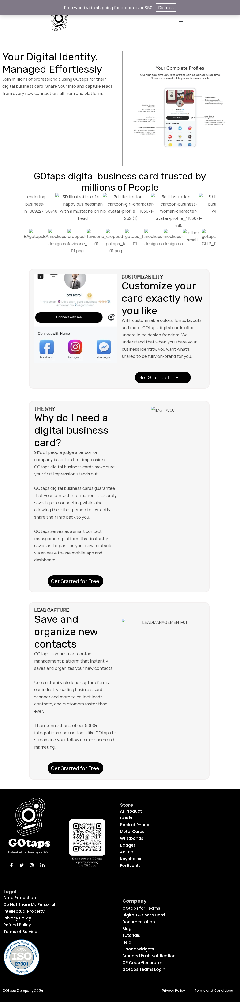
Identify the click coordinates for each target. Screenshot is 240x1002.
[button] (180, 20)
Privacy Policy (173, 990)
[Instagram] (33, 864)
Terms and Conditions (213, 990)
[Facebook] (12, 864)
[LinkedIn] (43, 864)
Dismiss (166, 7)
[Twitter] (23, 864)
